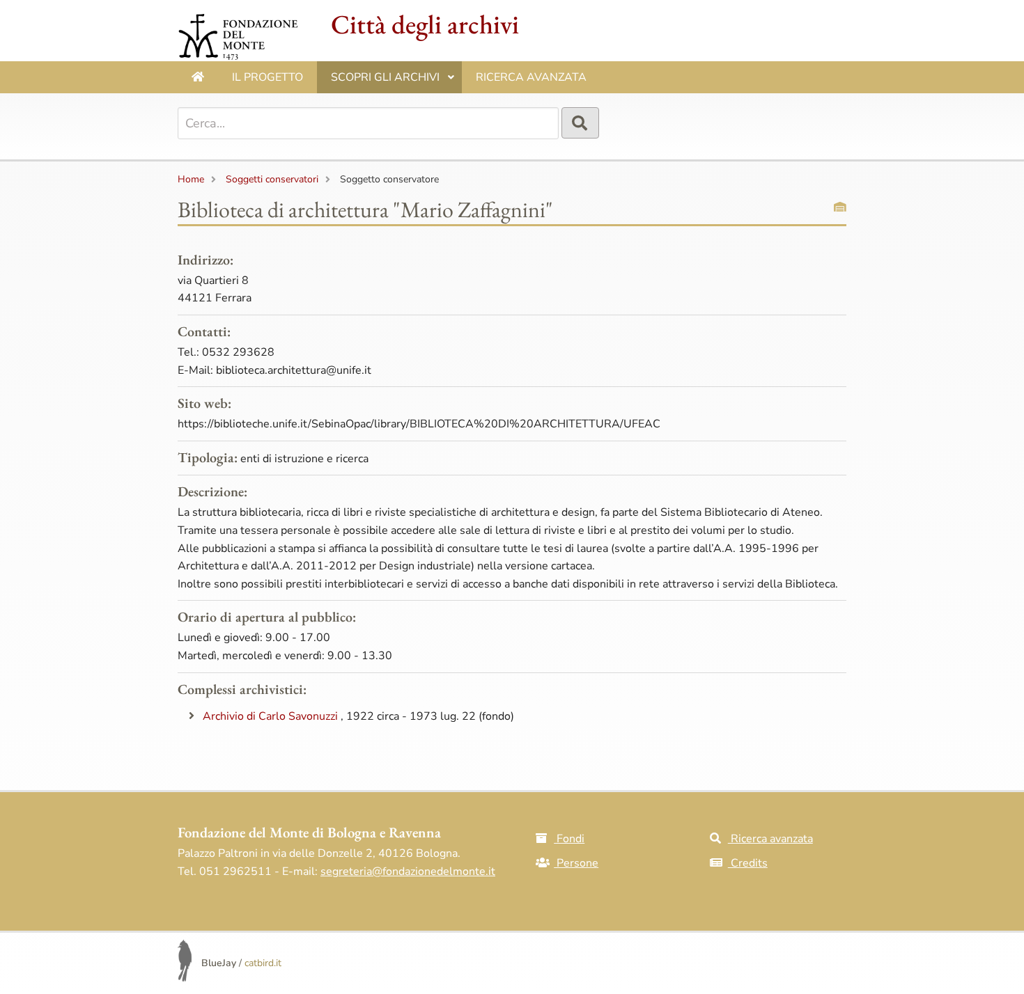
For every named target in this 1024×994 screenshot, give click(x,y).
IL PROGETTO (267, 77)
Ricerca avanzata (531, 77)
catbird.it (263, 963)
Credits (748, 863)
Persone (576, 863)
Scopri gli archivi (392, 81)
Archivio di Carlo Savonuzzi (272, 716)
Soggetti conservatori (272, 179)
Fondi (569, 838)
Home (191, 179)
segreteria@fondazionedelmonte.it (407, 871)
